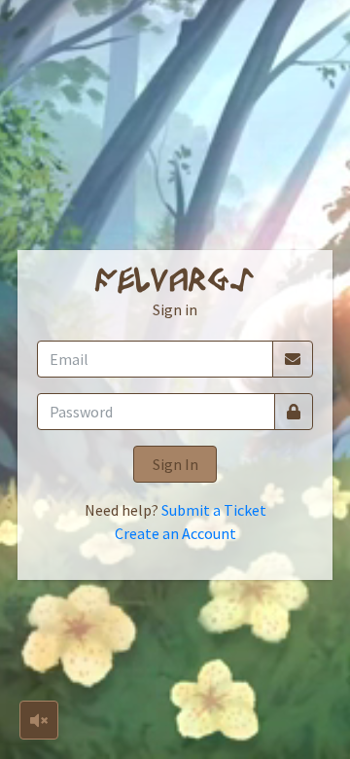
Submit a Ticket (213, 510)
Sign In (175, 464)
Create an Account (175, 533)
